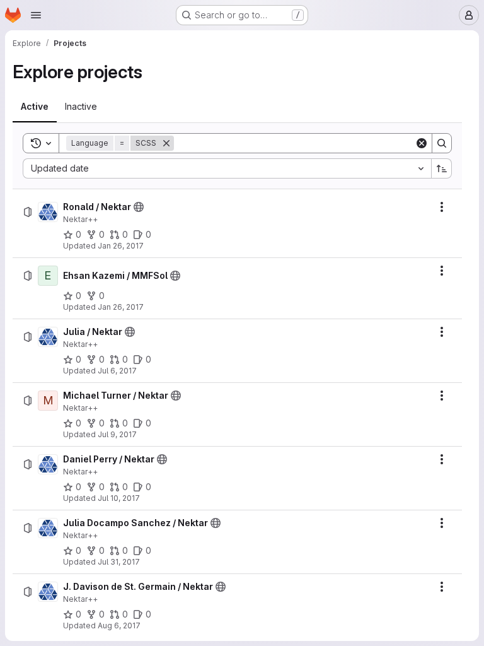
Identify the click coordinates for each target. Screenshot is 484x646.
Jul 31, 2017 (119, 562)
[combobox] (227, 168)
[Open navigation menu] (36, 15)
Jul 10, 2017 (119, 498)
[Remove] (166, 143)
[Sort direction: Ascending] (442, 168)
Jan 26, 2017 (121, 245)
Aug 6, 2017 (119, 625)
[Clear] (421, 143)
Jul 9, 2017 (117, 434)
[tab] (35, 106)
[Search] (442, 143)
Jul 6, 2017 (117, 370)
